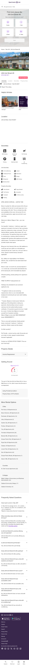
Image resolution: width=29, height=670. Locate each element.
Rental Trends (4, 626)
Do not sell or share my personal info (9, 646)
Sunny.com (3, 638)
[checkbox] (8, 23)
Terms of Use (4, 634)
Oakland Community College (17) (9, 483)
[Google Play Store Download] (16, 619)
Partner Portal (4, 643)
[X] (11, 649)
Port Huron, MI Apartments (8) (9, 409)
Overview (4, 81)
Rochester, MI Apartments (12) (9, 416)
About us (3, 622)
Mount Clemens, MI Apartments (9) (10, 413)
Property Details (25, 81)
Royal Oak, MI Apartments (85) (9, 442)
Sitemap (3, 636)
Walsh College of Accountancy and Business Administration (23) (12, 479)
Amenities (16, 81)
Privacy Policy (4, 631)
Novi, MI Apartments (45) (7, 452)
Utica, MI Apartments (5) (7, 419)
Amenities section (12, 526)
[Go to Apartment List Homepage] (14, 2)
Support (3, 629)
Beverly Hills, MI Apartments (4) (9, 436)
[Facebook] (8, 649)
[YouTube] (14, 649)
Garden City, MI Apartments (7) (9, 422)
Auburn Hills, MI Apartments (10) (9, 459)
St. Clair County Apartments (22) (9, 468)
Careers (3, 624)
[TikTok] (20, 649)
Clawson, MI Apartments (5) (8, 445)
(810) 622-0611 (5, 75)
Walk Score (14, 365)
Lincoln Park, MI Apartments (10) (9, 449)
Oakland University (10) (7, 486)
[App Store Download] (5, 619)
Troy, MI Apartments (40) (7, 429)
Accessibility (4, 641)
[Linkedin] (5, 649)
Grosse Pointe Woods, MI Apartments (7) (11, 455)
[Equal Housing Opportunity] (2, 649)
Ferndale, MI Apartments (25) (8, 432)
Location (10, 81)
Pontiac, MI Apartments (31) (8, 426)
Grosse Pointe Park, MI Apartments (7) (11, 439)
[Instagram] (17, 649)
